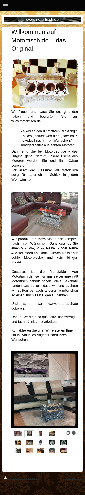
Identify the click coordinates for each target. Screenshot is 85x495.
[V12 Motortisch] (18, 433)
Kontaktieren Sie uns (27, 330)
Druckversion (17, 478)
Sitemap (33, 478)
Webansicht (73, 478)
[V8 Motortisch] (44, 390)
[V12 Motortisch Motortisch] (52, 433)
